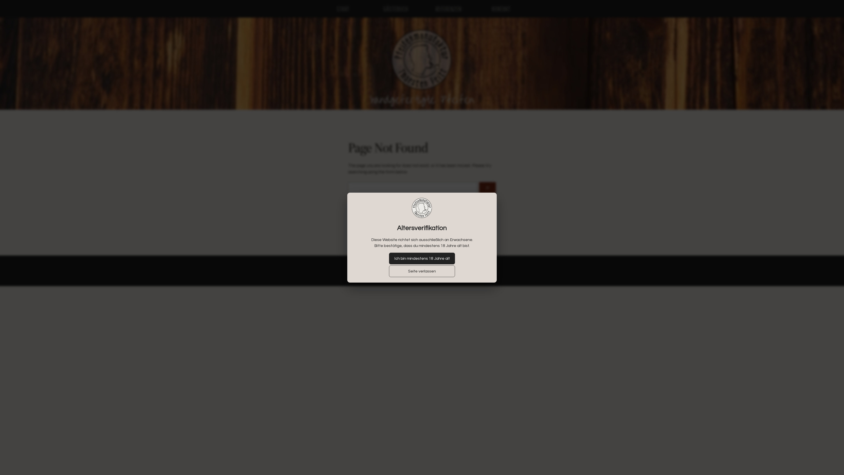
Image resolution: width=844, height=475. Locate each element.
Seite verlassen (422, 271)
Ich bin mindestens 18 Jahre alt (422, 258)
